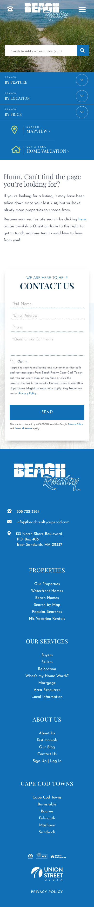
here (82, 219)
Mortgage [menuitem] (47, 683)
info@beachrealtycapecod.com (42, 522)
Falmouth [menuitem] (47, 818)
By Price (13, 114)
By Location (17, 98)
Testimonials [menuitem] (46, 740)
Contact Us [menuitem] (47, 754)
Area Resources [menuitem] (47, 690)
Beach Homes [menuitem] (47, 598)
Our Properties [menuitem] (47, 584)
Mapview (37, 130)
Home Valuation (46, 150)
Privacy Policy (27, 393)
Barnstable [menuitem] (47, 804)
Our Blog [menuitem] (47, 747)
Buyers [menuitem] (47, 655)
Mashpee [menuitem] (47, 825)
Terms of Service (23, 428)
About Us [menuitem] (47, 733)
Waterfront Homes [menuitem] (47, 591)
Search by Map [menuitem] (47, 605)
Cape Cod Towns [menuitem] (47, 797)
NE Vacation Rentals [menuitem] (47, 619)
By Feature (16, 82)
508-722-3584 (27, 512)
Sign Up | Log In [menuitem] (47, 761)
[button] (83, 50)
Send (47, 412)
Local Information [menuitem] (47, 697)
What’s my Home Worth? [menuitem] (47, 676)
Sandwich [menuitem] (47, 832)
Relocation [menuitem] (47, 669)
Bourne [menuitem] (47, 811)
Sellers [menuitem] (47, 662)
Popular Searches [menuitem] (47, 612)
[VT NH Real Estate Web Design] (47, 874)
